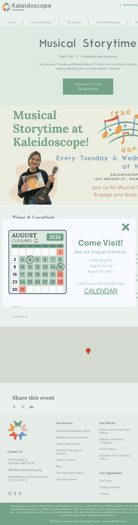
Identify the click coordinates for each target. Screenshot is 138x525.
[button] (126, 227)
